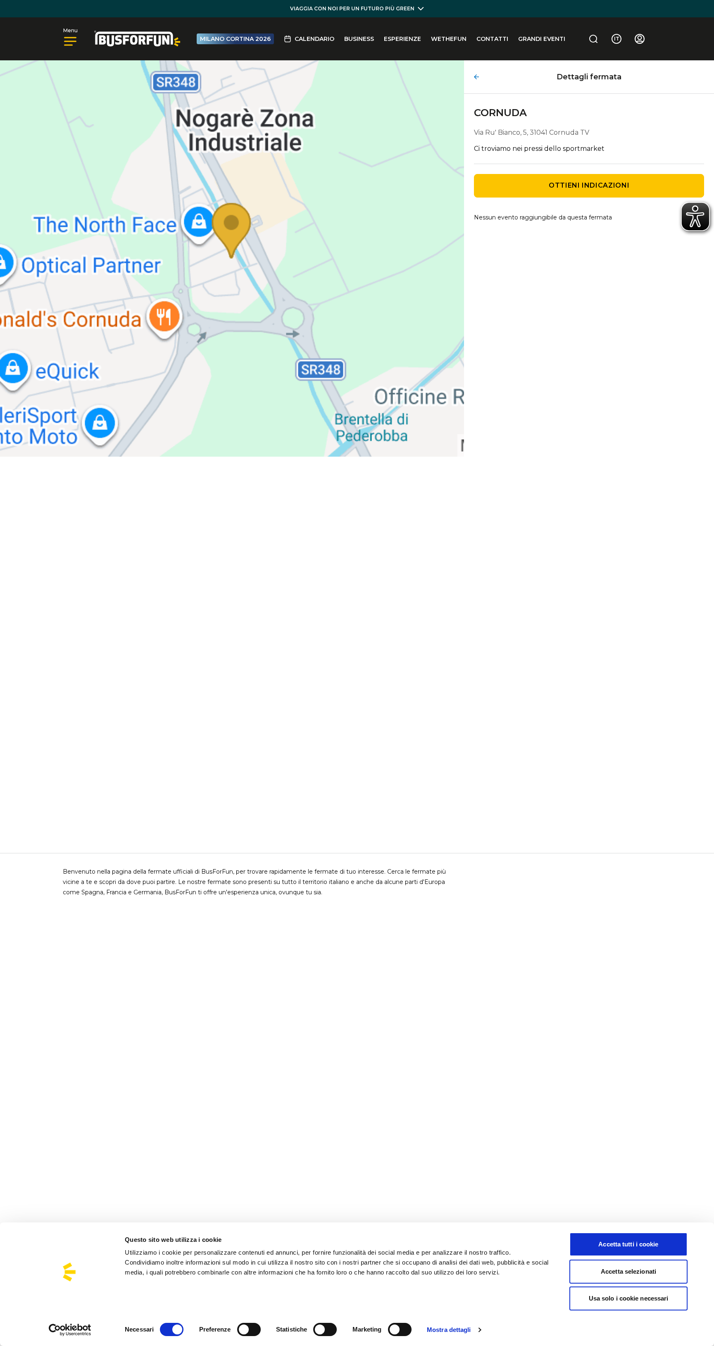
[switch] (249, 1329)
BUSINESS (359, 39)
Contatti (492, 39)
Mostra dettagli (449, 1329)
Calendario (314, 39)
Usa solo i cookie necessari (629, 1298)
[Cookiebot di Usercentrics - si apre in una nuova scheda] (70, 1330)
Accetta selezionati (628, 1271)
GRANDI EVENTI (541, 39)
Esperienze (402, 39)
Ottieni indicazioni (589, 185)
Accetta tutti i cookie (628, 1244)
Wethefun (448, 39)
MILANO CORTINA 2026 (235, 39)
